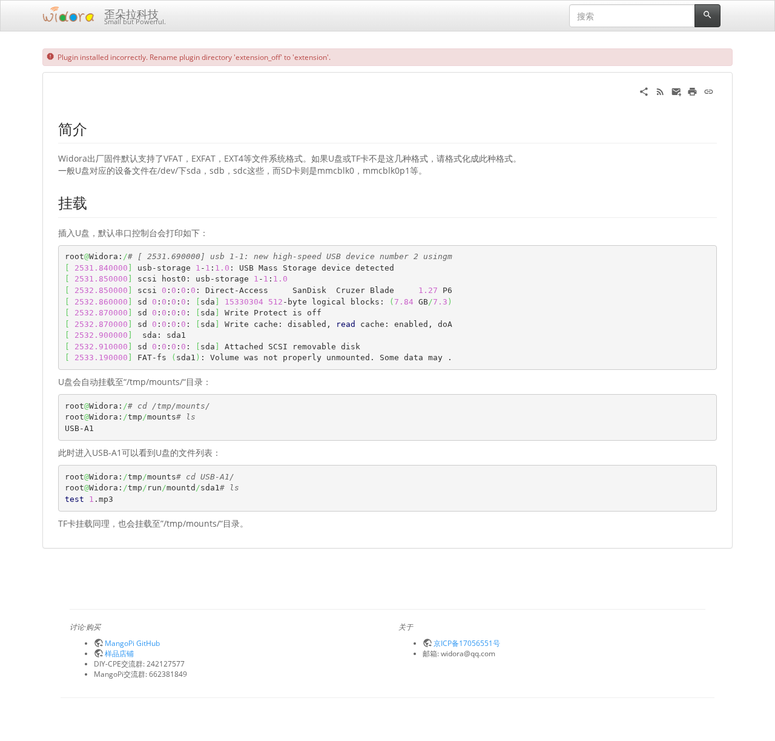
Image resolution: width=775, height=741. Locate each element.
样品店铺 (119, 653)
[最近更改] (660, 90)
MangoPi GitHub (132, 643)
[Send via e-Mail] (676, 90)
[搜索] (707, 15)
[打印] (692, 90)
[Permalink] (709, 90)
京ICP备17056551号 (467, 643)
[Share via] (644, 90)
